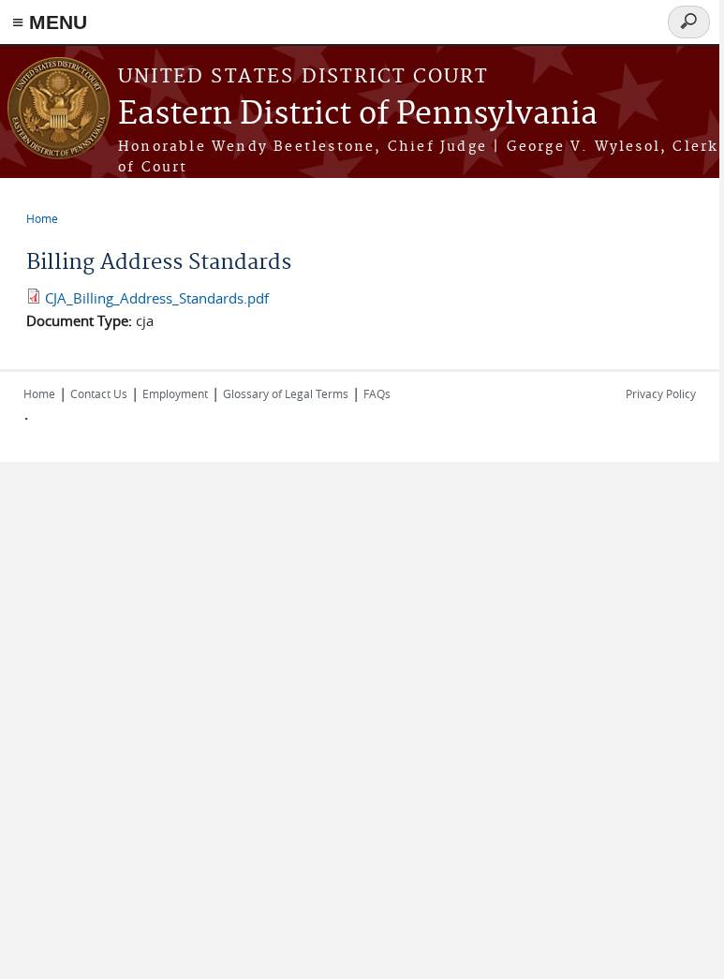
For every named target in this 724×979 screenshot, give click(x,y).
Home (42, 218)
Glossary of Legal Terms (285, 393)
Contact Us (98, 393)
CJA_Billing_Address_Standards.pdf (157, 298)
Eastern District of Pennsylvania (358, 115)
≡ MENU (49, 22)
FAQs (377, 393)
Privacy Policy (661, 393)
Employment (175, 393)
